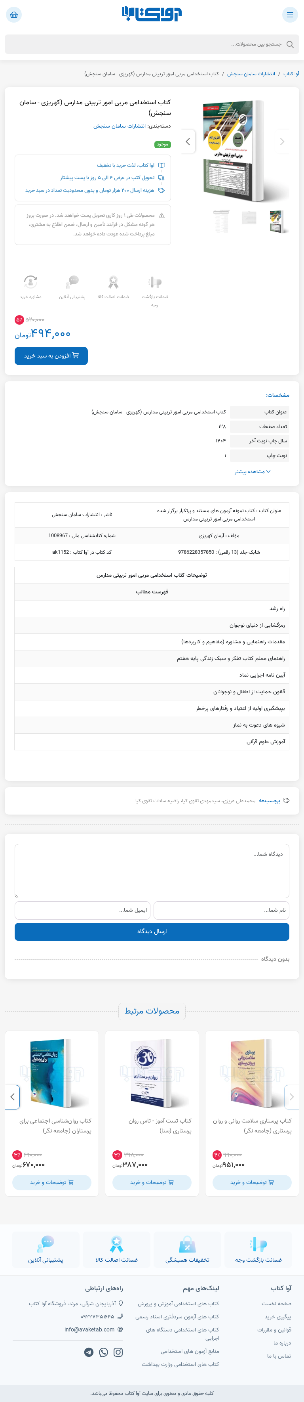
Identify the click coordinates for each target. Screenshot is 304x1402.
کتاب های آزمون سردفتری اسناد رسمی (177, 1317)
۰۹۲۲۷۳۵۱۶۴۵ (97, 1317)
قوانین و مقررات (274, 1330)
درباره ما (282, 1343)
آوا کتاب (291, 74)
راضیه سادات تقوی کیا (157, 801)
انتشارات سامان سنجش (251, 74)
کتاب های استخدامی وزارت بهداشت (180, 1364)
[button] (282, 141)
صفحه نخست (276, 1303)
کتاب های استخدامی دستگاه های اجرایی (182, 1334)
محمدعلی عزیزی (239, 801)
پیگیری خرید (278, 1317)
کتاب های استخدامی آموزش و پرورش (178, 1303)
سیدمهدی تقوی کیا (201, 801)
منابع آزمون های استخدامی (190, 1351)
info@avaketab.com (89, 1330)
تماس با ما (279, 1356)
